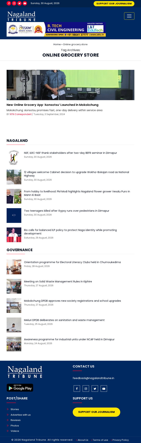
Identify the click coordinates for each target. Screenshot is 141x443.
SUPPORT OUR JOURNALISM (114, 3)
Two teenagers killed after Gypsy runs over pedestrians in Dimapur (66, 211)
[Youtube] (25, 3)
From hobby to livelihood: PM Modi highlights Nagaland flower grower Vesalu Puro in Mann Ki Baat (77, 193)
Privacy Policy (121, 440)
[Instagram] (14, 3)
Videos (15, 431)
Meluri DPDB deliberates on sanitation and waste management (64, 320)
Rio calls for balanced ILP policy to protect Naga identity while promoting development (70, 232)
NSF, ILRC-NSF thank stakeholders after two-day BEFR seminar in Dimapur (70, 153)
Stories (15, 409)
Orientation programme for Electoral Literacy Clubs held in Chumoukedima (72, 262)
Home (57, 44)
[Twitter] (19, 3)
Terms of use (100, 440)
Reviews (16, 420)
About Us (83, 440)
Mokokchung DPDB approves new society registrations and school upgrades (72, 301)
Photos (15, 425)
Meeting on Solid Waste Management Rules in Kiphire (58, 281)
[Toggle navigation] (129, 16)
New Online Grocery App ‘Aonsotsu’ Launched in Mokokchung (52, 105)
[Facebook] (9, 3)
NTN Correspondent (21, 114)
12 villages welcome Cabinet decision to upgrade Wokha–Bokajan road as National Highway (76, 174)
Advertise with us (21, 415)
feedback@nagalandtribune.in (93, 378)
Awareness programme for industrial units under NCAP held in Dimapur (69, 339)
